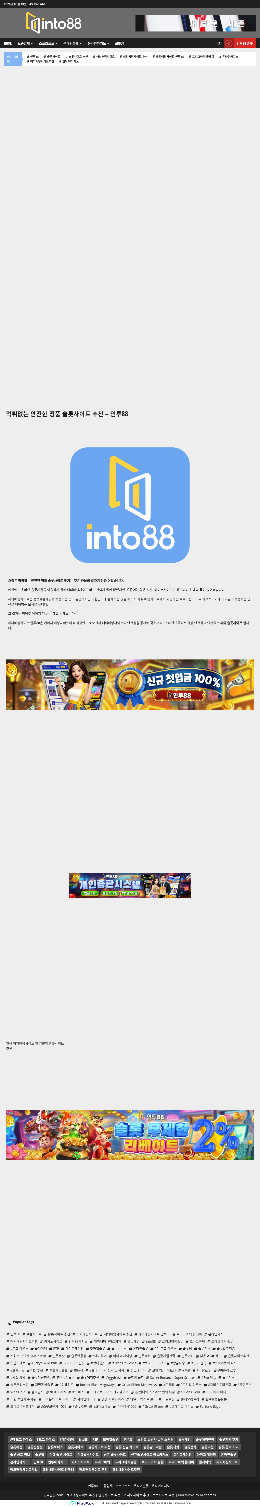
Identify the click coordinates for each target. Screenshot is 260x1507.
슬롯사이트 (53, 56)
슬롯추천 (208, 1446)
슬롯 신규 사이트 (127, 1446)
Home (8, 43)
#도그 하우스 (46, 1439)
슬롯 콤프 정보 (20, 1454)
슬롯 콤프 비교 (229, 1446)
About (119, 43)
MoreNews (186, 1495)
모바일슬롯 (110, 1439)
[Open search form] (219, 43)
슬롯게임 (185, 1439)
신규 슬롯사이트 (115, 1454)
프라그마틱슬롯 (125, 1461)
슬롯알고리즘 (153, 1446)
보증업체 (24, 43)
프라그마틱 (102, 1461)
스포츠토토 (46, 43)
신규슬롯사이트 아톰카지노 (149, 1454)
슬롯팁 (39, 1454)
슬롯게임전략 (205, 1439)
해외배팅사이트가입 (24, 1469)
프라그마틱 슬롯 (153, 1461)
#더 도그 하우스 (21, 1439)
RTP (95, 1439)
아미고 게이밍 (206, 1454)
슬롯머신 (16, 1446)
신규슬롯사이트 (88, 1454)
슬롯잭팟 (173, 1446)
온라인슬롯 (71, 43)
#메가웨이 (67, 1439)
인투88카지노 (70, 61)
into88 (83, 1439)
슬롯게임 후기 (228, 1439)
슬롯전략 (190, 1446)
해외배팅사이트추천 (42, 61)
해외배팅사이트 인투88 (170, 56)
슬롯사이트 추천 (78, 56)
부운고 (127, 1439)
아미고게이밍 (182, 1454)
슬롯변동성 (35, 1446)
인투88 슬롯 (245, 43)
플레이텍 (205, 1461)
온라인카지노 (97, 43)
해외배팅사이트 (105, 56)
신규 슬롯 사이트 (60, 1454)
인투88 (34, 56)
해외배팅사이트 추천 (135, 56)
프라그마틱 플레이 (203, 56)
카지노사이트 (81, 1461)
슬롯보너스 (55, 1446)
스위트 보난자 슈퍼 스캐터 (155, 1439)
